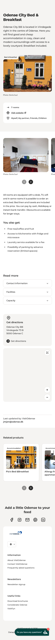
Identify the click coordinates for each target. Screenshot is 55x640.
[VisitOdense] (15, 532)
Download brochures (17, 601)
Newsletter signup (16, 584)
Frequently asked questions (20, 568)
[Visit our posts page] (43, 519)
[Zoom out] (47, 397)
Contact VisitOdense (17, 564)
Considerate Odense (17, 605)
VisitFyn (11, 608)
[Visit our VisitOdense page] (11, 519)
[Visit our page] (19, 519)
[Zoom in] (47, 390)
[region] (27, 375)
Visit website (17, 113)
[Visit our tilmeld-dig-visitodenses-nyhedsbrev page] (27, 519)
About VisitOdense (16, 560)
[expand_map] (47, 353)
